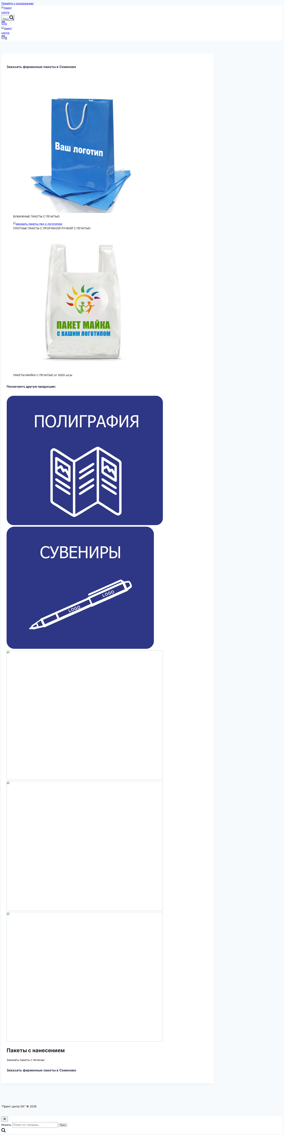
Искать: (6, 1124)
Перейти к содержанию (17, 3)
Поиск (63, 1125)
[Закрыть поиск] (4, 1119)
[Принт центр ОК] (8, 12)
